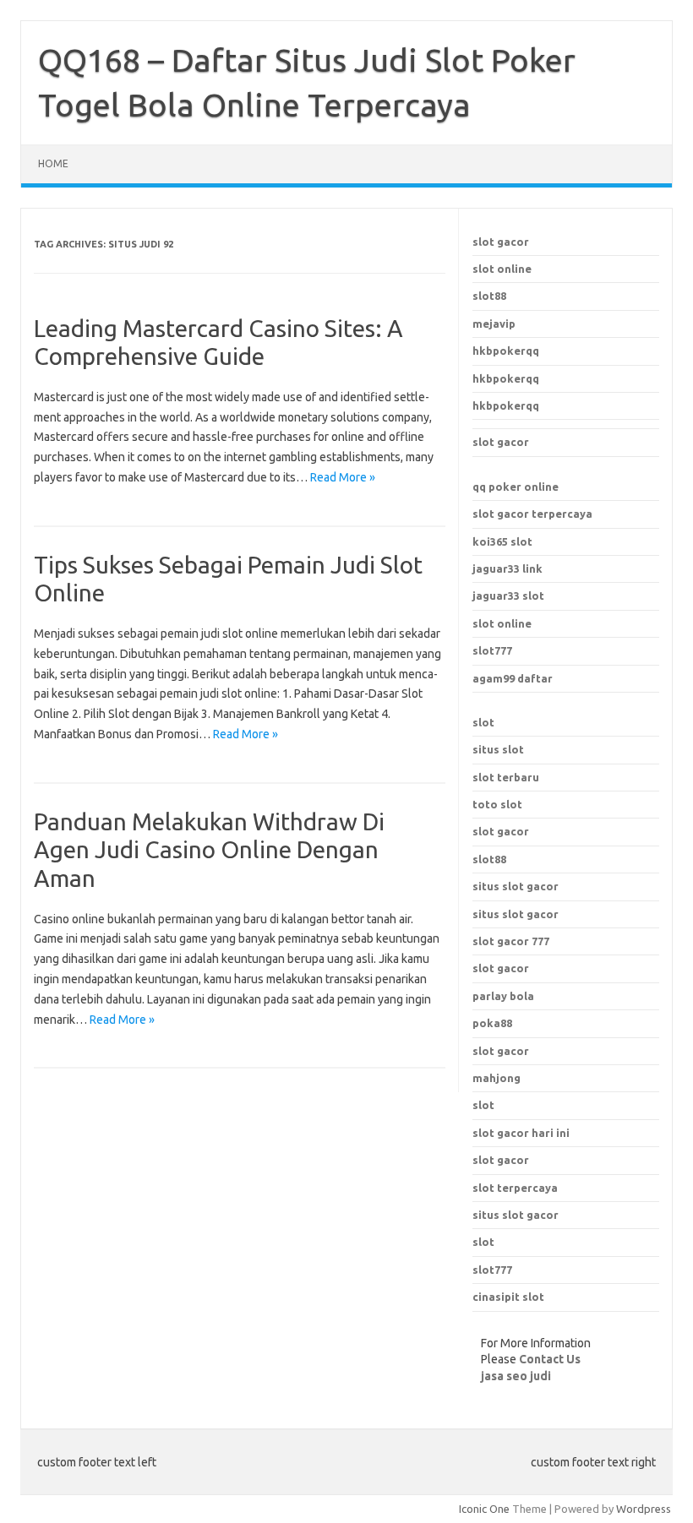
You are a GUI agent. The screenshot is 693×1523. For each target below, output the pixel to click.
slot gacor (500, 241)
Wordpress (643, 1509)
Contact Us (550, 1359)
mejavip (494, 323)
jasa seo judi (516, 1376)
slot (483, 722)
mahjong (496, 1078)
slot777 (492, 650)
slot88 (489, 296)
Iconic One (484, 1509)
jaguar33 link (507, 568)
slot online (502, 269)
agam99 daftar (512, 678)
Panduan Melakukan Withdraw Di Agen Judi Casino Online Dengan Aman (209, 849)
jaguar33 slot (508, 595)
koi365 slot (502, 541)
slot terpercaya (515, 1188)
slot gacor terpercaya (532, 513)
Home (53, 163)
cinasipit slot (508, 1297)
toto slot (497, 804)
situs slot (498, 749)
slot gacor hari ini (521, 1133)
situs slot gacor (515, 1215)
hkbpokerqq (505, 350)
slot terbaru (505, 777)
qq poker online (515, 486)
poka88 (492, 1023)
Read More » (342, 477)
